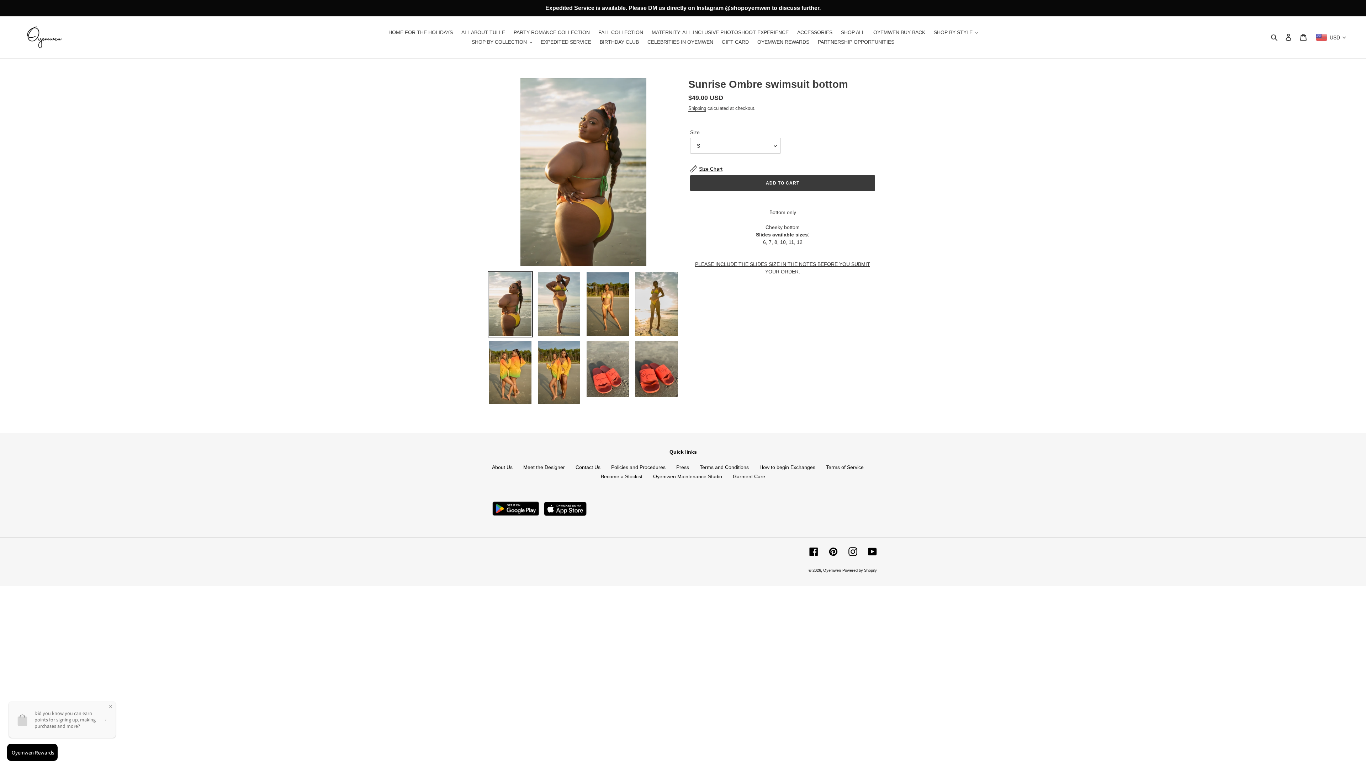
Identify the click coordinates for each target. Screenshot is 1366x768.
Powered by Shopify (859, 570)
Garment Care (749, 476)
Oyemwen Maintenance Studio (687, 476)
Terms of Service (845, 467)
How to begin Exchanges (787, 467)
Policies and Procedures (638, 467)
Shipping (697, 108)
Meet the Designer (544, 467)
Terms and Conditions (724, 467)
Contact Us (588, 467)
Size (695, 132)
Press (682, 467)
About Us (502, 467)
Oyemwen (832, 570)
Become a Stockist (621, 476)
